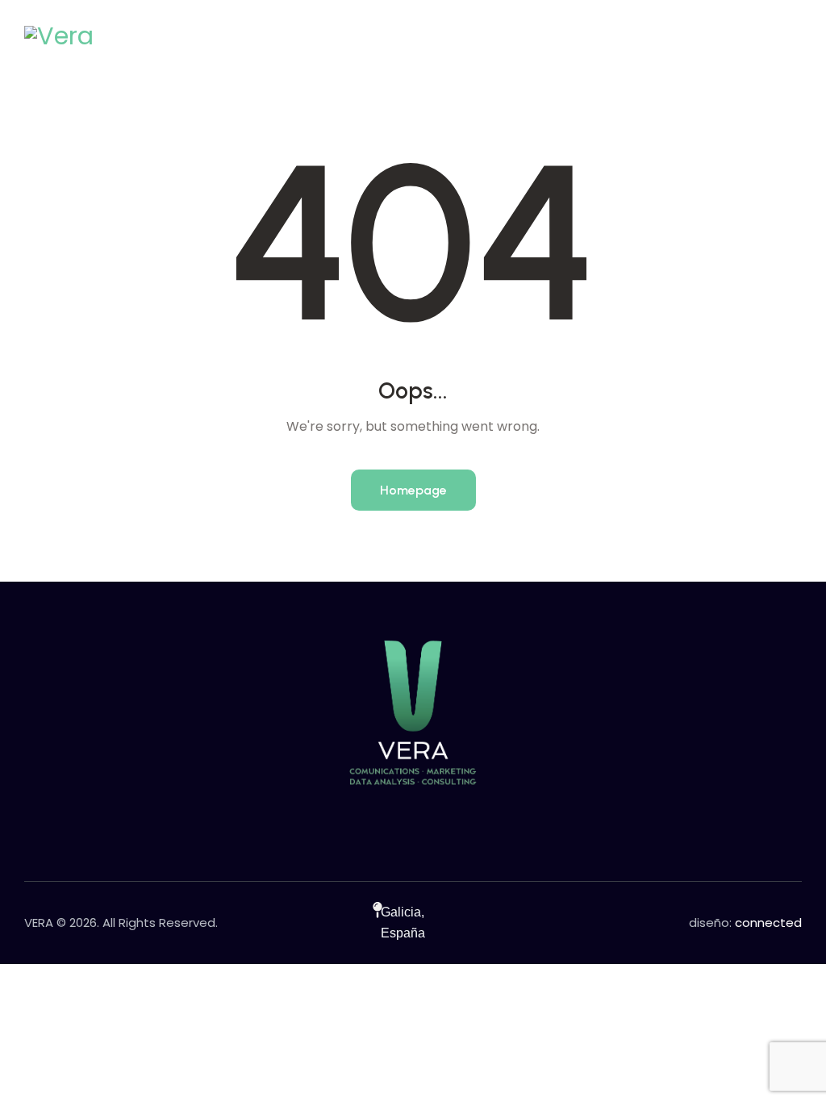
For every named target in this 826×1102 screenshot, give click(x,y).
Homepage (413, 490)
